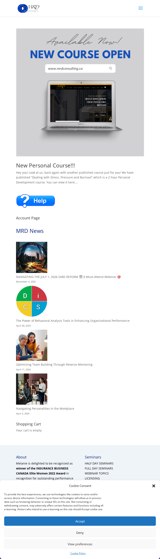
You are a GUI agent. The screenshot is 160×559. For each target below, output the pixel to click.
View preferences (80, 544)
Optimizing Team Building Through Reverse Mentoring (54, 364)
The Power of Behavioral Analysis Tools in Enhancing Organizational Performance (73, 321)
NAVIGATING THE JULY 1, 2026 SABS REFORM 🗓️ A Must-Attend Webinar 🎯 (68, 277)
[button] (154, 486)
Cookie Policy (78, 553)
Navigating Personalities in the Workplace (45, 408)
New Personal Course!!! (45, 165)
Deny (80, 533)
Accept (80, 521)
